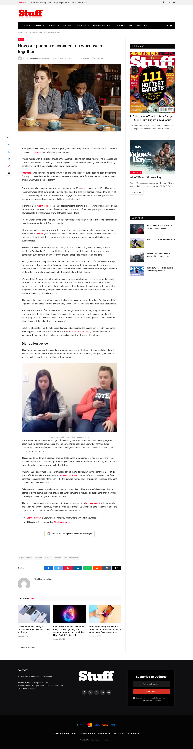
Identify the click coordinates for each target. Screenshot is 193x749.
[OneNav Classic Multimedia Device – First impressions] (137, 257)
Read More (136, 192)
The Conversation (32, 58)
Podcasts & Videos (101, 25)
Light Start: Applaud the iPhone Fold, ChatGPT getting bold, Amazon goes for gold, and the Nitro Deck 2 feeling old (68, 630)
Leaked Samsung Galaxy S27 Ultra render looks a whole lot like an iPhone (34, 629)
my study (40, 233)
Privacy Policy (148, 701)
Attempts (26, 173)
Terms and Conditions (64, 733)
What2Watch (136, 172)
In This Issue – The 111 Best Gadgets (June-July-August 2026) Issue (152, 118)
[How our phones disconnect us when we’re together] (69, 97)
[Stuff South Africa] (31, 13)
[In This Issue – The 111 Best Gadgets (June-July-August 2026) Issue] (152, 82)
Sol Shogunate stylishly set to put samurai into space (160, 226)
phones (58, 558)
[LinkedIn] (9, 159)
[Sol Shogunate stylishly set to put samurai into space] (137, 229)
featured (38, 558)
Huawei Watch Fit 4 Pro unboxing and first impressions (160, 269)
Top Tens (52, 25)
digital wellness (25, 558)
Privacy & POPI (87, 733)
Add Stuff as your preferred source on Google (71, 534)
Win (130, 25)
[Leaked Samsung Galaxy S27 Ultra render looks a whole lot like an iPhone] (34, 614)
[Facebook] (9, 145)
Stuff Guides (81, 25)
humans (48, 558)
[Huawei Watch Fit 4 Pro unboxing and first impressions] (137, 271)
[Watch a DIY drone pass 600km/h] (137, 243)
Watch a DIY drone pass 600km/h (161, 239)
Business (121, 25)
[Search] (167, 25)
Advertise (119, 733)
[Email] (9, 173)
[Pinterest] (9, 166)
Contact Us (104, 733)
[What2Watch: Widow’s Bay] (152, 157)
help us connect (92, 503)
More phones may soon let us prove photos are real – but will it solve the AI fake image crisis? (60, 2)
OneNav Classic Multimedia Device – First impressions (158, 255)
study (83, 188)
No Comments (86, 58)
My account (134, 733)
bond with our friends (69, 475)
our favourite (37, 152)
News (25, 25)
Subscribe (141, 25)
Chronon (109, 740)
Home (20, 32)
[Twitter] (9, 152)
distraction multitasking (80, 331)
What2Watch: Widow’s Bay (145, 177)
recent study (43, 206)
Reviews (38, 25)
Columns (67, 25)
